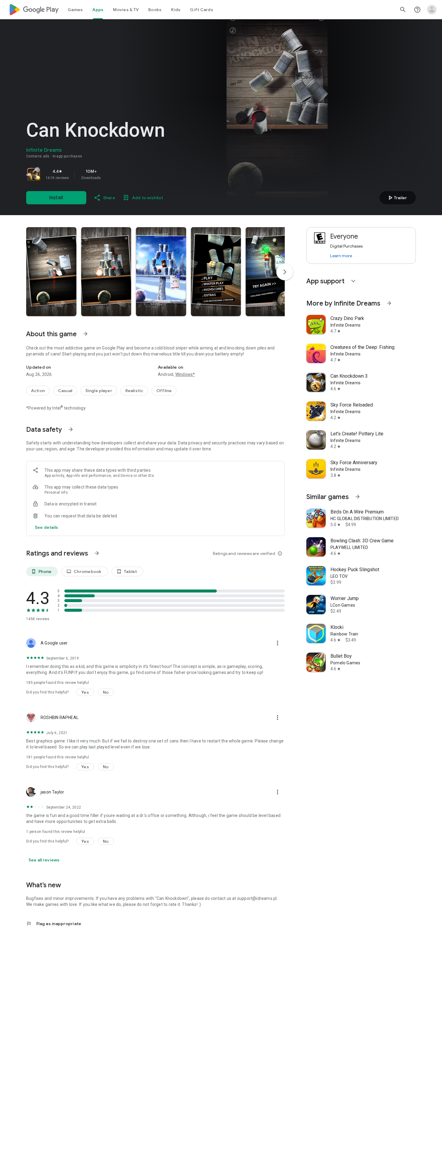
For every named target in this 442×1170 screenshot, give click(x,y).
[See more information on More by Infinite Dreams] (389, 303)
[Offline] (164, 390)
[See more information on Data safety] (70, 429)
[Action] (38, 390)
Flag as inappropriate (53, 923)
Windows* (185, 374)
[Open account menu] (432, 9)
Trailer (397, 197)
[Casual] (65, 390)
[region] (110, 174)
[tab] (75, 9)
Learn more (341, 255)
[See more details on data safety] (46, 527)
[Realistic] (134, 390)
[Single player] (99, 390)
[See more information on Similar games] (357, 496)
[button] (51, 271)
